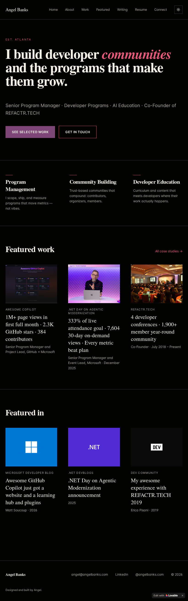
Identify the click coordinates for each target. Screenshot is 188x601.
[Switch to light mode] (178, 9)
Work (85, 9)
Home (53, 9)
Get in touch (77, 132)
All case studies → (168, 251)
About (69, 9)
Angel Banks (17, 9)
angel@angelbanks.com (89, 574)
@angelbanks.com (149, 574)
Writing (122, 9)
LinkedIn (121, 574)
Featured (103, 9)
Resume (141, 9)
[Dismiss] (182, 595)
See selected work (30, 132)
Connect (160, 9)
